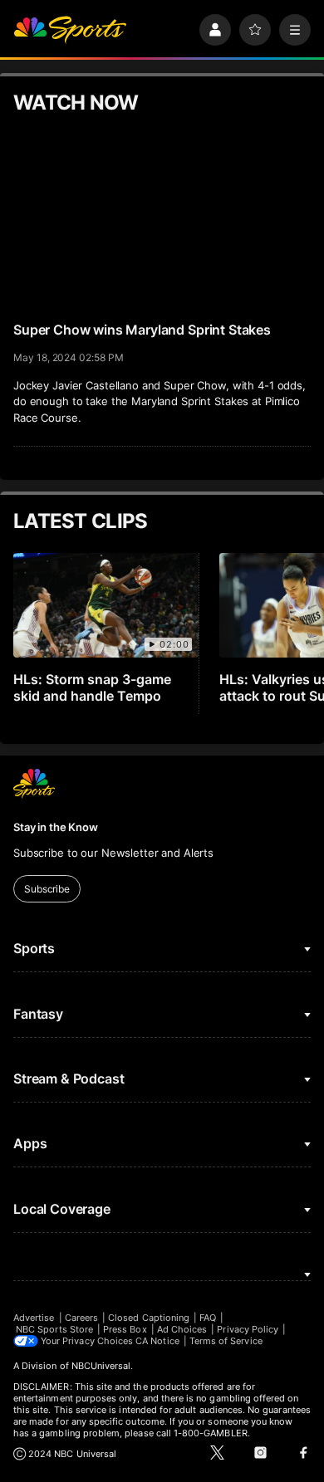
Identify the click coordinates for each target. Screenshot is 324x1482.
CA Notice (157, 1341)
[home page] (69, 30)
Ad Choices (182, 1329)
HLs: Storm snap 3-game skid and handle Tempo (92, 687)
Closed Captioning (148, 1317)
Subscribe (47, 889)
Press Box (125, 1329)
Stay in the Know (55, 827)
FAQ (207, 1317)
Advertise (34, 1317)
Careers (81, 1317)
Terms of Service (226, 1341)
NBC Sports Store (54, 1329)
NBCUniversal (101, 1366)
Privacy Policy (247, 1329)
